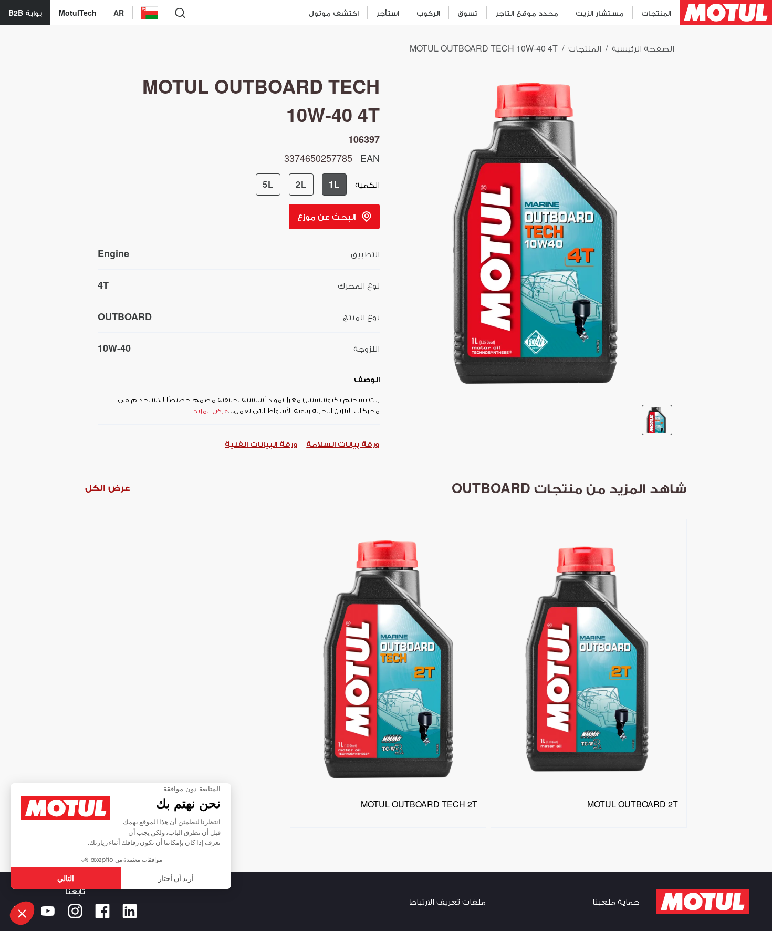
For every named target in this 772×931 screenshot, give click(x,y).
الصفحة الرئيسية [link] (643, 48)
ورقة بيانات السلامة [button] (343, 443)
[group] (301, 184)
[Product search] (180, 12)
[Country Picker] (149, 13)
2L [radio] (301, 184)
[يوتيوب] (47, 911)
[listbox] (386, 676)
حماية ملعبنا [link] (616, 901)
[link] (467, 12)
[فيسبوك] (102, 911)
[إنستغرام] (75, 911)
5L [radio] (268, 184)
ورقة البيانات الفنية (261, 443)
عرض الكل (107, 488)
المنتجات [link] (584, 48)
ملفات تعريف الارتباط (448, 901)
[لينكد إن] (129, 911)
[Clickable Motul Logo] (726, 12)
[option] (386, 669)
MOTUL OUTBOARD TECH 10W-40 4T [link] (484, 48)
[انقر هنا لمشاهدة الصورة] (657, 420)
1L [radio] (334, 184)
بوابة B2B (25, 12)
